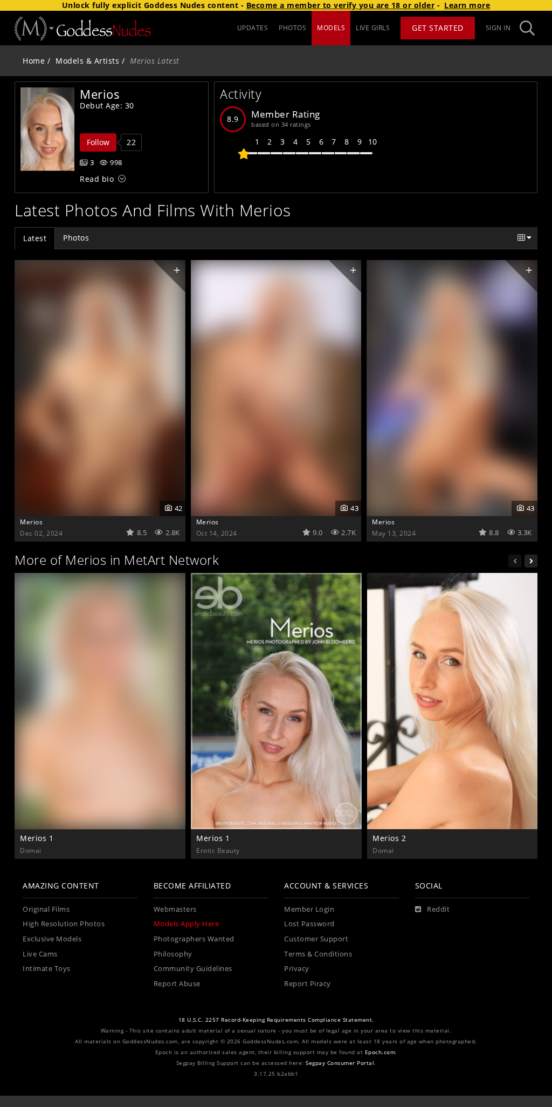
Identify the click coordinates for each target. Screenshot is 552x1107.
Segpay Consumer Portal (340, 1063)
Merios (31, 521)
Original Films (46, 909)
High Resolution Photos (64, 923)
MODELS (331, 27)
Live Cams (40, 954)
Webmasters (175, 909)
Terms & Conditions (318, 954)
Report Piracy (307, 983)
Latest (34, 238)
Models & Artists (87, 61)
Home (34, 61)
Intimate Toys (47, 968)
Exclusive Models (52, 939)
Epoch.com (380, 1052)
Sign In (498, 27)
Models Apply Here (186, 923)
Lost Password (309, 923)
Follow (98, 142)
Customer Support (316, 939)
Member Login (309, 909)
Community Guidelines (193, 968)
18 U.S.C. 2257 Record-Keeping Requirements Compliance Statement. (276, 1019)
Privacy (296, 968)
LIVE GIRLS (373, 27)
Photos (76, 238)
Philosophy (173, 954)
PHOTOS (292, 27)
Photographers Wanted (194, 939)
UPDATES (252, 27)
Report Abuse (177, 983)
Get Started (438, 28)
